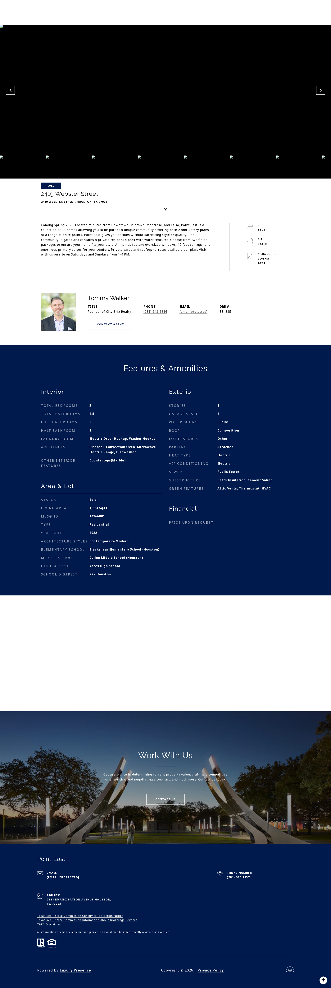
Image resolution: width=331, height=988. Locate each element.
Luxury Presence (75, 970)
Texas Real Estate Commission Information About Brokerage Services (87, 920)
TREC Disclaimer (49, 924)
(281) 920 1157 (238, 877)
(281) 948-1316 (155, 311)
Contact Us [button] (165, 799)
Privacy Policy (210, 970)
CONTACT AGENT (110, 324)
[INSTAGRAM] (290, 970)
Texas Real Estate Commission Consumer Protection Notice (80, 916)
